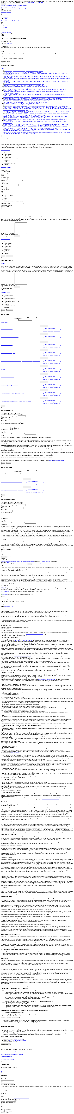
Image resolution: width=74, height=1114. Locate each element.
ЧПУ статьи (3, 418)
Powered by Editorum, (45, 561)
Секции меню (4, 420)
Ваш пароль (3, 1093)
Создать (8, 562)
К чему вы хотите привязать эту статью (11, 413)
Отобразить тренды (7, 205)
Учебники (14, 5)
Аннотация (3, 188)
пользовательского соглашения (21, 1098)
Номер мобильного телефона (8, 1084)
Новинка (7, 196)
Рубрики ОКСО (5, 191)
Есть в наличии (9, 195)
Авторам (25, 5)
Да (4, 432)
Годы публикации (5, 170)
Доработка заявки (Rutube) (7, 1059)
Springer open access (10, 163)
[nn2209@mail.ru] (4, 35)
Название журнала (5, 189)
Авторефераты (8, 154)
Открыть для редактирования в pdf (51, 331)
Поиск (2, 9)
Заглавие (3, 185)
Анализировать (9, 256)
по (6, 171)
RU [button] (1, 14)
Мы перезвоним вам (5, 1044)
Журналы (3, 5)
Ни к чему (3, 414)
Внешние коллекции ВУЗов (12, 158)
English (5, 18)
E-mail (2, 1092)
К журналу (20, 414)
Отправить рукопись (6, 12)
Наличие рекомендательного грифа (14, 201)
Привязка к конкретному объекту (9, 416)
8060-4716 (9, 43)
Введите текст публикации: (7, 233)
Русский (5, 17)
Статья (2, 435)
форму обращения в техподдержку (17, 1040)
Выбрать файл (18, 318)
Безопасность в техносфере (7, 377)
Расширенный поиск (6, 167)
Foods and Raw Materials (7, 345)
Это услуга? (4, 431)
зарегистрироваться (59, 460)
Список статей (4, 322)
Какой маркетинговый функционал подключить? (13, 433)
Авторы (3, 174)
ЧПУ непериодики (5, 507)
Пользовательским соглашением (35, 2)
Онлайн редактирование (49, 328)
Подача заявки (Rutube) (6, 1056)
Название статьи (5, 422)
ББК (6, 199)
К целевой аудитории (11, 414)
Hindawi (7, 161)
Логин (2, 1109)
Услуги (51, 460)
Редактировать (44, 325)
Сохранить (8, 462)
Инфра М (7, 160)
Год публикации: (5, 288)
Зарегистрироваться (10, 1102)
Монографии (8, 5)
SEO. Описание (4, 429)
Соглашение (4, 561)
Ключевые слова (5, 177)
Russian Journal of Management (8, 353)
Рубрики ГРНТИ (5, 180)
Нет (2, 432)
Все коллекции (9, 153)
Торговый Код (4, 183)
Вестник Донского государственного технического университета (17, 401)
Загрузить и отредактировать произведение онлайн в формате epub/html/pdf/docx (20, 317)
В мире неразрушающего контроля (9, 385)
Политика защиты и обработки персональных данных (20, 561)
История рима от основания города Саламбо (12, 490)
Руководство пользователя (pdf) (8, 1051)
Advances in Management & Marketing (10, 337)
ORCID (3, 175)
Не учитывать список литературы (10, 289)
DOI (2, 186)
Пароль (2, 1111)
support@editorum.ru (18, 1039)
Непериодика (4, 524)
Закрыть (3, 206)
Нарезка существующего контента (9, 319)
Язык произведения (5, 173)
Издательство (4, 179)
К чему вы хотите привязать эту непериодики (12, 502)
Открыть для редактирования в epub (52, 329)
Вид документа (4, 182)
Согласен (3, 3)
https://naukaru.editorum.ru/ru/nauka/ (34, 634)
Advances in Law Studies (7, 329)
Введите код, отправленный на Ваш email (11, 1099)
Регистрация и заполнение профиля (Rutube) (12, 1054)
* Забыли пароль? (36, 563)
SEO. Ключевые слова (6, 423)
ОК (15, 1100)
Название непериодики (6, 510)
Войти (29, 563)
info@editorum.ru (8, 606)
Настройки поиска (5, 150)
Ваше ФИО (3, 1078)
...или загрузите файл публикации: (9, 234)
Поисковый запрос (5, 203)
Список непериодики (6, 475)
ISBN (2, 192)
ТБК (6, 198)
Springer (7, 164)
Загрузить (17, 236)
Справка (3, 141)
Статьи (2, 68)
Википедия (8, 157)
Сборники (20, 5)
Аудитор (3, 369)
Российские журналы (10, 155)
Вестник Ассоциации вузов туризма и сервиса (12, 393)
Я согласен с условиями (8, 1098)
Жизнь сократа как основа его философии (11, 482)
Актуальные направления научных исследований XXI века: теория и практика (20, 361)
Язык (2, 417)
